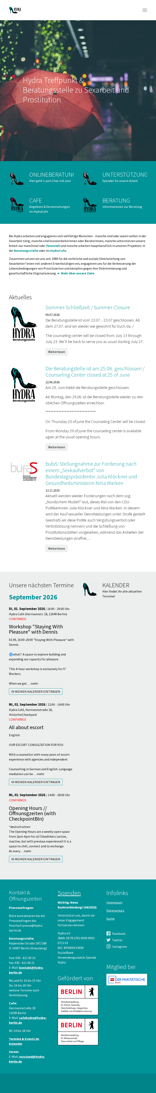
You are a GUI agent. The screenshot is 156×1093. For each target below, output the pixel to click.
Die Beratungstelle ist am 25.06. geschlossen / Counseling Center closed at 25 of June (95, 371)
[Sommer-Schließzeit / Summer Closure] (24, 323)
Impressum (114, 902)
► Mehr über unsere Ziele (75, 273)
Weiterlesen (56, 352)
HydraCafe (58, 251)
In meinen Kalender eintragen (35, 691)
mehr (34, 683)
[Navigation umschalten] (145, 10)
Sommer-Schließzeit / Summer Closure (88, 307)
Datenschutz (115, 910)
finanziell (53, 246)
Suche (110, 919)
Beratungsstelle (26, 251)
